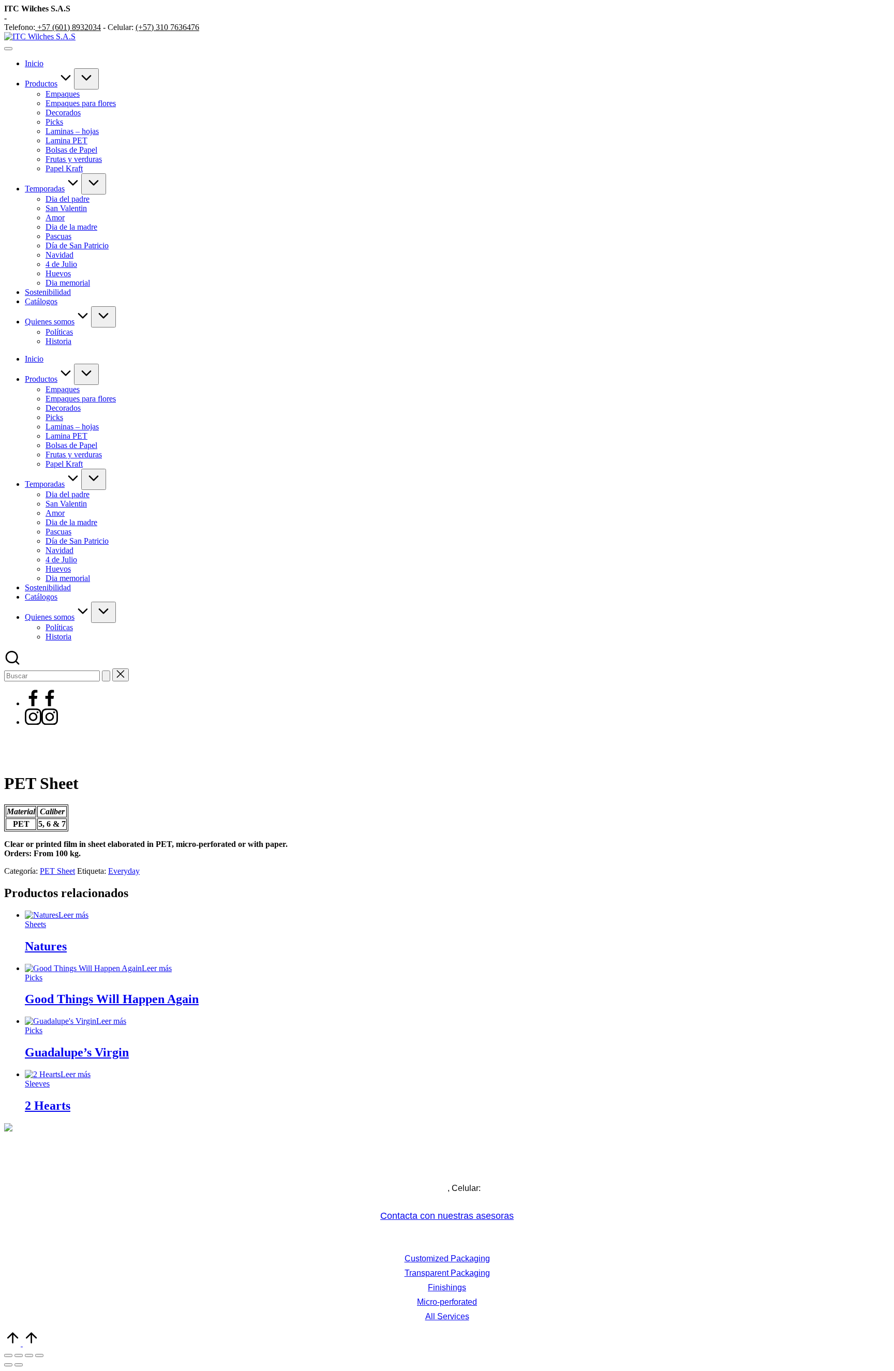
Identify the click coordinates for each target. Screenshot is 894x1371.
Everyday (124, 871)
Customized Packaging (447, 1258)
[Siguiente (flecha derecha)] (18, 1364)
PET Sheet (57, 871)
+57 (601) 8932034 (68, 27)
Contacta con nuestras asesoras (447, 1216)
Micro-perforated (447, 1302)
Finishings (447, 1287)
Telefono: (359, 1188)
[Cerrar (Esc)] (39, 1355)
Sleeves (37, 1083)
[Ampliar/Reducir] (8, 1355)
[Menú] (8, 48)
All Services (447, 1316)
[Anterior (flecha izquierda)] (8, 1364)
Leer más (73, 915)
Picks (33, 977)
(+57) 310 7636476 (167, 27)
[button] (106, 675)
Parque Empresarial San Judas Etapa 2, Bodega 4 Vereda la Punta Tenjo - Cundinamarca (447, 1170)
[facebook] (41, 703)
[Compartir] (29, 1355)
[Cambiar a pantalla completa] (18, 1355)
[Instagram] (41, 722)
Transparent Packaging (447, 1273)
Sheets (35, 924)
